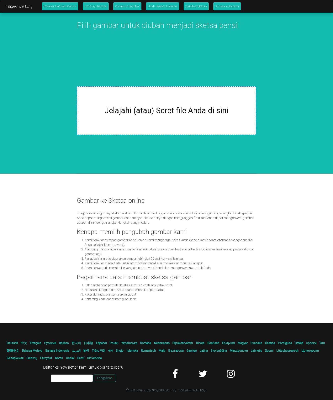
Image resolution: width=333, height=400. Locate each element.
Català (299, 343)
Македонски (239, 350)
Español (101, 343)
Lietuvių (31, 358)
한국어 (76, 343)
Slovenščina (219, 350)
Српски (311, 343)
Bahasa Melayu (32, 350)
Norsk (59, 358)
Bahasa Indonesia (57, 350)
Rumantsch (148, 350)
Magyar (243, 343)
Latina (204, 350)
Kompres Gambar (127, 6)
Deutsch (12, 343)
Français (35, 343)
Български (176, 350)
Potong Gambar (96, 6)
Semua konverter (227, 6)
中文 (24, 343)
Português (285, 343)
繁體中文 (13, 350)
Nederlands (162, 343)
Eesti (80, 358)
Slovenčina (94, 358)
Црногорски (310, 350)
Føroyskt (46, 358)
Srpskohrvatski (182, 343)
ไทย (322, 343)
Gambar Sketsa (196, 6)
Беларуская (15, 358)
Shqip (120, 350)
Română (145, 343)
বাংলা (110, 350)
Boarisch (213, 343)
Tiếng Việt (98, 350)
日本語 (88, 343)
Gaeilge (192, 350)
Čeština (270, 343)
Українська (129, 343)
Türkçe (200, 343)
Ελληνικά (228, 343)
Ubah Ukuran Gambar (162, 6)
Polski (114, 343)
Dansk (70, 358)
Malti (162, 350)
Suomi (269, 350)
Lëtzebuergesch (287, 350)
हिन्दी (86, 350)
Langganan (105, 378)
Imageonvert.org (19, 6)
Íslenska (132, 350)
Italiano (64, 343)
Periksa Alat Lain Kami (59, 6)
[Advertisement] (166, 59)
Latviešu (256, 350)
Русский (50, 343)
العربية (76, 350)
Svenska (256, 343)
